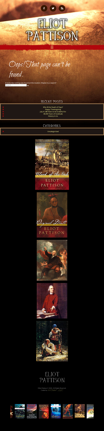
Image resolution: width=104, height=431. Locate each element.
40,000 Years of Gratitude (53, 114)
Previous (11, 413)
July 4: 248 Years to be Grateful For (53, 112)
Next (92, 413)
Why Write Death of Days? (53, 107)
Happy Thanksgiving (53, 109)
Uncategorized (53, 131)
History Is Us (53, 116)
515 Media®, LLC (55, 390)
